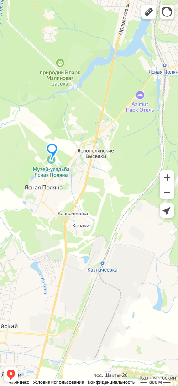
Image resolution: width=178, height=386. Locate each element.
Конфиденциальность (111, 382)
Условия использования (58, 382)
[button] (148, 12)
